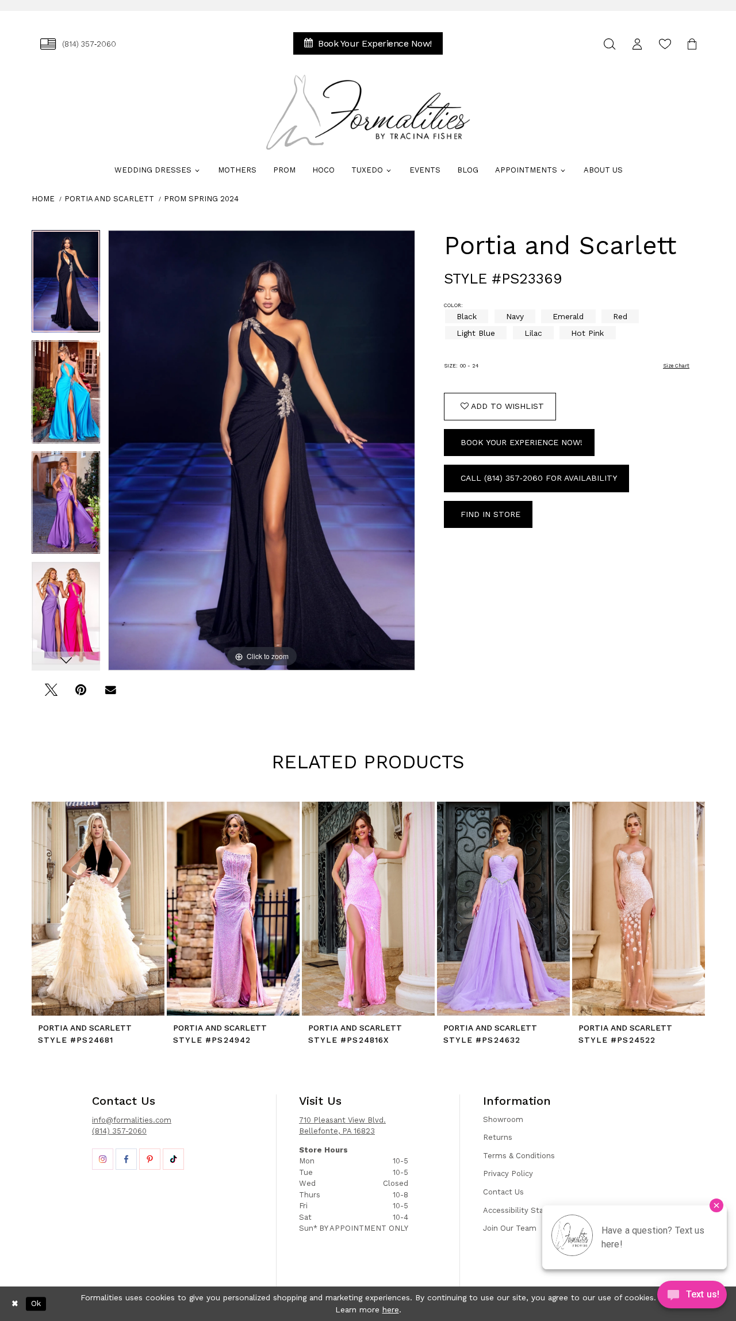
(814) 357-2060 (119, 1131)
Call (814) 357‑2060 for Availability (539, 478)
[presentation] (98, 909)
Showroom (503, 1119)
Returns (497, 1137)
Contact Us (503, 1192)
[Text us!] (692, 1297)
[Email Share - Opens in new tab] (110, 693)
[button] (637, 44)
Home (43, 198)
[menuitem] (78, 44)
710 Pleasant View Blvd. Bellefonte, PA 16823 (342, 1126)
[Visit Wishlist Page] (664, 44)
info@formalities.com (131, 1120)
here (390, 1309)
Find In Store (490, 514)
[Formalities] (367, 112)
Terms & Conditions (519, 1155)
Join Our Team (509, 1228)
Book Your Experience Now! (521, 442)
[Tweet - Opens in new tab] (51, 693)
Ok (36, 1303)
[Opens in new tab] (102, 1159)
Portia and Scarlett (109, 198)
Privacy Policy (508, 1173)
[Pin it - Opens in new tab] (80, 693)
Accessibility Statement (527, 1210)
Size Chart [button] (676, 366)
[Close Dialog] (15, 1304)
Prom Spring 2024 (201, 198)
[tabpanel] (66, 285)
